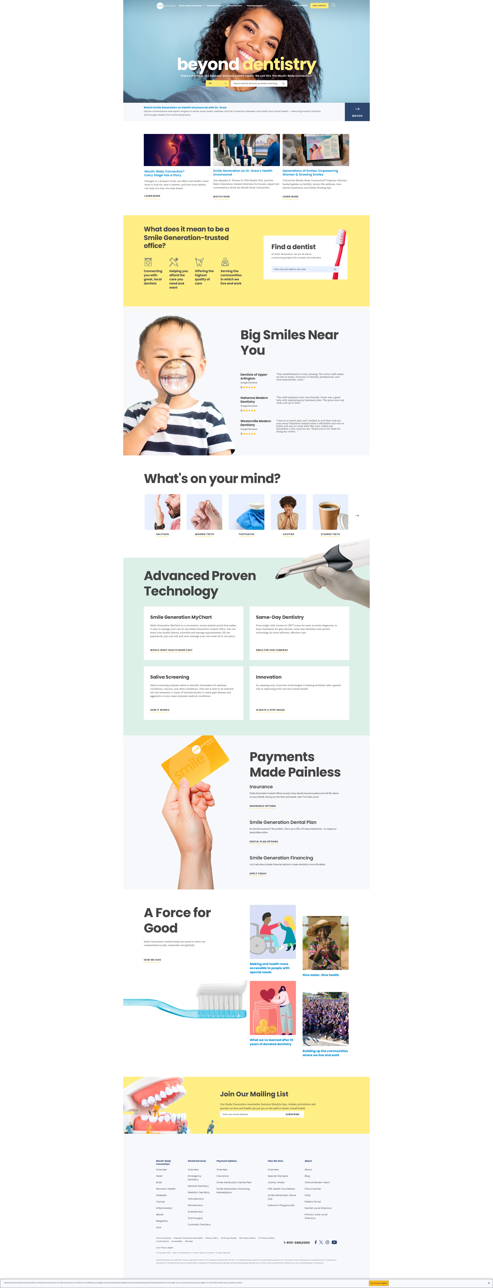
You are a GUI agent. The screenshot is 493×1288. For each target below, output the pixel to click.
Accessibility (176, 1241)
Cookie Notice (162, 1241)
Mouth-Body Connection (190, 5)
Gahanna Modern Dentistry (254, 400)
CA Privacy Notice (229, 1238)
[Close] (489, 1283)
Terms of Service (163, 1238)
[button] (357, 515)
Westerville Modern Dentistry (255, 423)
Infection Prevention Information (188, 1238)
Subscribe (293, 1114)
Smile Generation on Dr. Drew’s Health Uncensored (242, 172)
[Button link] (333, 5)
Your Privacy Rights (164, 1248)
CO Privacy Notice (266, 1238)
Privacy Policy (212, 1238)
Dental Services (214, 5)
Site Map (189, 1241)
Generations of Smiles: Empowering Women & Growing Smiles (310, 172)
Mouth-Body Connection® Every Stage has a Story (164, 173)
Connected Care (234, 5)
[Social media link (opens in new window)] (316, 1242)
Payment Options (255, 5)
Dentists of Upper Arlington (253, 376)
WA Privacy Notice (247, 1238)
